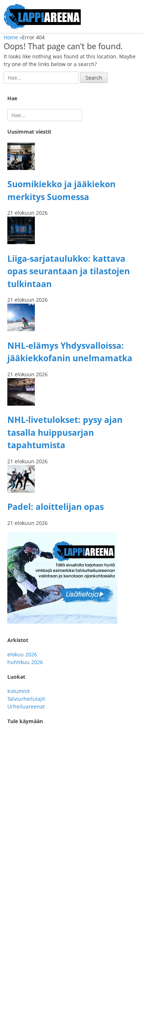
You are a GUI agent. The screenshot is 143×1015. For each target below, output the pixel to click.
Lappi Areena (64, 1003)
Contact (13, 975)
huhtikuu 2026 (25, 662)
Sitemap (14, 967)
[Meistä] (62, 621)
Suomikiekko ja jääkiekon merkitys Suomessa (58, 863)
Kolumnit (18, 691)
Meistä (12, 930)
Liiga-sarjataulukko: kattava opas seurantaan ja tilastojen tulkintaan (68, 271)
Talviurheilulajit (26, 698)
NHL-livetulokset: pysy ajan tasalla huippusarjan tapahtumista (64, 432)
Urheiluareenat (26, 706)
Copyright (15, 982)
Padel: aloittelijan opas (55, 506)
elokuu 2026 (22, 654)
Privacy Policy (20, 990)
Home (13, 37)
